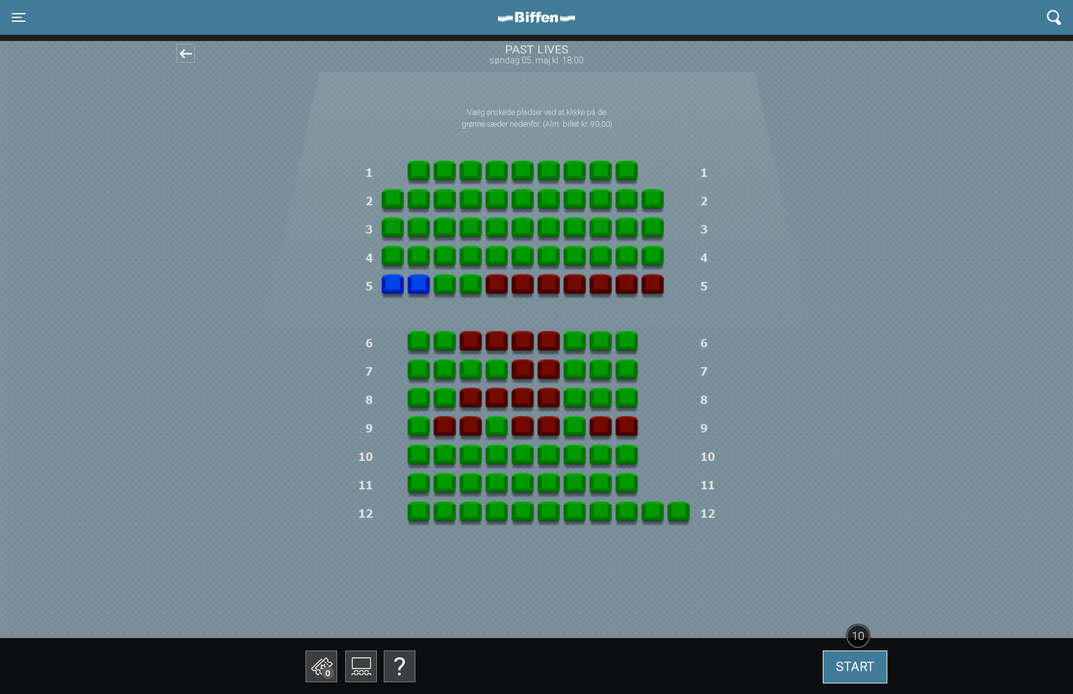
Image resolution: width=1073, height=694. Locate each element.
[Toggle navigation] (1054, 17)
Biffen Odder (541, 17)
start (855, 666)
